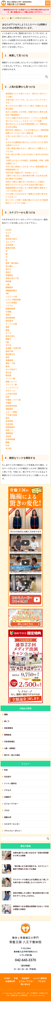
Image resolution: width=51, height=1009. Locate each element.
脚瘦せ (8, 339)
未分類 (8, 448)
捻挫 (7, 397)
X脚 (7, 293)
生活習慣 (9, 245)
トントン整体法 (10, 783)
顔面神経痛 (10, 308)
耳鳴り (8, 315)
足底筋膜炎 (10, 427)
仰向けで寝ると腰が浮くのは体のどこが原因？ (25, 182)
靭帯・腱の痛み (12, 263)
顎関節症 (9, 433)
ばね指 (8, 229)
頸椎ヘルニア (11, 381)
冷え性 (8, 345)
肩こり (6, 721)
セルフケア (10, 242)
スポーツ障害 (11, 412)
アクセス (7, 790)
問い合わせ (25, 984)
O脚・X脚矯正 (10, 748)
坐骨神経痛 (10, 439)
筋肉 (7, 418)
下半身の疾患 (11, 415)
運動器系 (9, 409)
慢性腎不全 (10, 354)
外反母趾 (9, 424)
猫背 (7, 327)
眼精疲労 (9, 287)
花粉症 (8, 436)
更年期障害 (10, 318)
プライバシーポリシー (13, 831)
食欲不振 (9, 351)
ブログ (6, 810)
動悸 (7, 366)
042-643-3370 (25, 960)
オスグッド (10, 390)
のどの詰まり (11, 369)
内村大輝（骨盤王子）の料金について (22, 172)
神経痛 (8, 281)
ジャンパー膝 (11, 384)
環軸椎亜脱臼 (11, 290)
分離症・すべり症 (13, 400)
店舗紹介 (7, 797)
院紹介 (8, 272)
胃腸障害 (9, 360)
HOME (7, 978)
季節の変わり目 (12, 278)
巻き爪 (8, 269)
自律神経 (9, 421)
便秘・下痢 (10, 363)
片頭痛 (8, 311)
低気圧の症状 (11, 239)
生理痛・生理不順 (13, 348)
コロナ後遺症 (11, 302)
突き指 (8, 372)
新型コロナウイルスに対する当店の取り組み (25, 184)
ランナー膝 (10, 378)
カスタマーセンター (12, 824)
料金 (7, 445)
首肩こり (9, 430)
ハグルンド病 (11, 296)
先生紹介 (7, 776)
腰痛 (7, 442)
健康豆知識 (10, 248)
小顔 (7, 284)
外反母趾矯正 (9, 741)
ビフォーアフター (11, 804)
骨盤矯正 (9, 275)
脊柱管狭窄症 (11, 406)
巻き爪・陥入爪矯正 (12, 755)
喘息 (7, 357)
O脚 (7, 342)
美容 (7, 236)
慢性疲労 (9, 321)
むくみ (8, 333)
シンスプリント (12, 387)
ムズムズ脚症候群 (13, 299)
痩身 (7, 330)
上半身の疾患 (11, 393)
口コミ (8, 233)
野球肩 (8, 375)
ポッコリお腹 (11, 324)
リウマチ (9, 305)
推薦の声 (7, 817)
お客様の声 (10, 981)
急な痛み (9, 266)
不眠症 (8, 403)
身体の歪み (10, 336)
